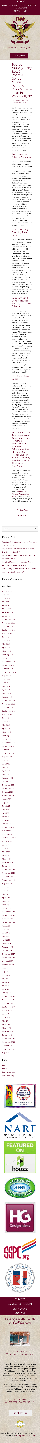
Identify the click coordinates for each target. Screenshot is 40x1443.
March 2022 (6, 774)
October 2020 (7, 834)
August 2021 (6, 799)
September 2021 (8, 796)
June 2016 (6, 1017)
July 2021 (5, 803)
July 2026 (5, 595)
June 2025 (6, 641)
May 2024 (6, 686)
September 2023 (8, 711)
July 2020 (5, 845)
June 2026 (6, 598)
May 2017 (5, 979)
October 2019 (7, 877)
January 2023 (7, 739)
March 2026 (6, 609)
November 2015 (8, 1042)
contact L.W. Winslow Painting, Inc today (20, 494)
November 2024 (8, 665)
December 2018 (8, 912)
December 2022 (8, 743)
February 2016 (7, 1031)
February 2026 (7, 612)
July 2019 (5, 887)
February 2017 (7, 989)
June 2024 (6, 683)
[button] (19, 55)
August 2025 (7, 634)
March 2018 (6, 944)
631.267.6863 (13, 5)
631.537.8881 (31, 5)
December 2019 (8, 869)
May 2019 (5, 894)
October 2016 (7, 1003)
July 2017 (5, 972)
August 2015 (7, 1053)
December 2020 (8, 827)
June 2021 (6, 806)
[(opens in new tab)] (20, 1125)
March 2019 (6, 901)
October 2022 (7, 750)
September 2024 (9, 672)
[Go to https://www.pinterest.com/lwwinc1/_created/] (23, 2)
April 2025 (6, 648)
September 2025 (8, 630)
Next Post (22, 516)
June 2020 (6, 848)
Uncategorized (18, 100)
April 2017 (6, 982)
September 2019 (8, 880)
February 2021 (7, 820)
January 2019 (7, 908)
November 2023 (8, 704)
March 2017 (6, 986)
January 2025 (7, 658)
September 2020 (9, 838)
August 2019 (7, 884)
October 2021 (7, 792)
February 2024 (7, 697)
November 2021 (8, 788)
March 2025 (6, 651)
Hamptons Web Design (26, 1436)
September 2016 (8, 1007)
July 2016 (5, 1014)
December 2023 (8, 700)
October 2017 (7, 961)
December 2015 (8, 1039)
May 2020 (6, 852)
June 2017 (6, 975)
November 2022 (8, 746)
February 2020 (7, 863)
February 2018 (7, 947)
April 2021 (6, 813)
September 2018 (8, 922)
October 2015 (7, 1046)
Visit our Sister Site (20, 1351)
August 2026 (7, 591)
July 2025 (5, 637)
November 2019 (8, 873)
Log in (4, 1065)
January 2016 (7, 1035)
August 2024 (7, 676)
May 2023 (6, 725)
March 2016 (6, 1028)
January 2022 (7, 781)
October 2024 (7, 669)
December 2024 (8, 662)
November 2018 (8, 915)
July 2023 (5, 718)
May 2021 (5, 810)
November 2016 (8, 1000)
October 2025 (7, 626)
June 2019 (6, 891)
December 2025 (8, 619)
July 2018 (5, 929)
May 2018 (5, 936)
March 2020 (6, 859)
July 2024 (5, 679)
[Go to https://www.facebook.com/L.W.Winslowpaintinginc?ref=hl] (16, 2)
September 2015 (8, 1049)
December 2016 (8, 996)
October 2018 (7, 919)
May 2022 (5, 767)
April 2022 (6, 771)
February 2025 (7, 655)
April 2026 (6, 605)
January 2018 (7, 950)
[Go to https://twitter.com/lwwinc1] (20, 2)
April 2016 (6, 1025)
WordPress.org (8, 1076)
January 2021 (7, 824)
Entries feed (7, 1069)
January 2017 (7, 993)
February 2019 (7, 905)
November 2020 (8, 831)
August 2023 (7, 715)
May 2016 (5, 1021)
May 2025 (6, 644)
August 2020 (7, 841)
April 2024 (6, 690)
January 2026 (7, 616)
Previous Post (22, 510)
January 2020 (7, 866)
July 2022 (5, 760)
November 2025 (8, 623)
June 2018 (6, 933)
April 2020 (6, 855)
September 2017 (8, 965)
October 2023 (7, 707)
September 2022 (8, 753)
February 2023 (7, 736)
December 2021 (8, 785)
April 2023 (6, 729)
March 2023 (6, 732)
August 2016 (7, 1010)
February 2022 (7, 778)
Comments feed (8, 1072)
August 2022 (7, 757)
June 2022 (6, 764)
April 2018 (6, 940)
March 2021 (6, 817)
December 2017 (8, 954)
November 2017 (8, 958)
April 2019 (6, 898)
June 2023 (6, 722)
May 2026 (6, 602)
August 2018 (7, 926)
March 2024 (6, 693)
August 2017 (7, 968)
